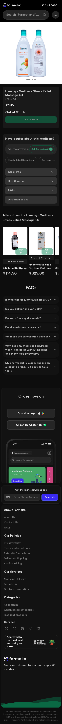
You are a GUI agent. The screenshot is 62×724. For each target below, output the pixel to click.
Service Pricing (13, 563)
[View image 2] (32, 79)
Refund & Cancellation (17, 553)
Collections (11, 604)
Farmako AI (11, 584)
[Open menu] (55, 15)
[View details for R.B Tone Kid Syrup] (15, 241)
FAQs (7, 527)
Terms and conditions (17, 548)
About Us (9, 517)
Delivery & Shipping (15, 558)
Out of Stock (31, 119)
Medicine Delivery (15, 579)
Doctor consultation (16, 589)
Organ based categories (19, 610)
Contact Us (11, 522)
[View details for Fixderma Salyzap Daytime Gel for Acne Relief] (41, 241)
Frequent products (15, 615)
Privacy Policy (12, 543)
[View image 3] (35, 79)
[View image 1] (28, 79)
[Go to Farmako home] (12, 5)
